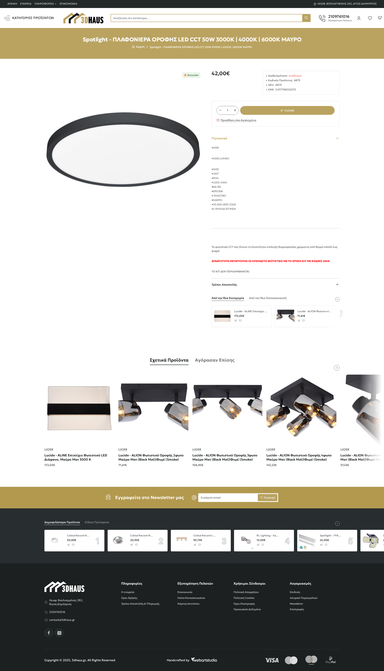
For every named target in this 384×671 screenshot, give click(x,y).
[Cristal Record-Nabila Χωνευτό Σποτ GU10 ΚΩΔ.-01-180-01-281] (118, 541)
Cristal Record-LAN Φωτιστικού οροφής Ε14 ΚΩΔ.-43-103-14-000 (204, 535)
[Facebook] (48, 632)
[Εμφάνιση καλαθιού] (380, 18)
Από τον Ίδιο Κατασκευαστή (268, 298)
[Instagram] (59, 632)
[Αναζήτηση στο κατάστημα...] (306, 18)
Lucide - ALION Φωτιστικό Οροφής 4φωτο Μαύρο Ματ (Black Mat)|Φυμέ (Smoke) (299, 457)
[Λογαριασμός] (360, 18)
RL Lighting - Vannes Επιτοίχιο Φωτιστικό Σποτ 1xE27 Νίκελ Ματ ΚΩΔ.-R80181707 (268, 535)
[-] (220, 110)
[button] (287, 110)
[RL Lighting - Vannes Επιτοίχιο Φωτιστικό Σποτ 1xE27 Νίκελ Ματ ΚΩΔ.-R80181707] (245, 541)
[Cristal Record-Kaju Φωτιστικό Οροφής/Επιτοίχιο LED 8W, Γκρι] (55, 541)
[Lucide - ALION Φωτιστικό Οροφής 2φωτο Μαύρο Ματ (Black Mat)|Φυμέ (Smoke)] (286, 316)
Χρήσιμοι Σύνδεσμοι (250, 583)
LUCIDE (48, 449)
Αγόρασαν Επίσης (214, 360)
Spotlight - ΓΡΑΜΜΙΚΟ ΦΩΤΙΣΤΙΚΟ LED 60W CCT (331, 535)
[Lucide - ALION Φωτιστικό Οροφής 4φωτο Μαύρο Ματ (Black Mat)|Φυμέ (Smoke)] (301, 410)
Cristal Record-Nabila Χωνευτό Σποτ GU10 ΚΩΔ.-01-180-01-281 (141, 535)
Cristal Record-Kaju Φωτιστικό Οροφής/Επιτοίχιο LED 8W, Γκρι (78, 535)
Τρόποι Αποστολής (224, 284)
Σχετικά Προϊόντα (169, 360)
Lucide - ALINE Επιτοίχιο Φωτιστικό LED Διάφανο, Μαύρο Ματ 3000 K (251, 311)
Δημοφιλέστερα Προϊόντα (62, 522)
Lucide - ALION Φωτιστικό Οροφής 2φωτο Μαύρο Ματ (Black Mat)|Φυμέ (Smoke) (314, 311)
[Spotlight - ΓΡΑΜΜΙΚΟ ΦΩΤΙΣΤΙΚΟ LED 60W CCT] (308, 541)
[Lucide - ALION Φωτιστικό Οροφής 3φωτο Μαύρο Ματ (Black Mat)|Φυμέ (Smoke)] (227, 410)
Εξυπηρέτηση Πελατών (195, 583)
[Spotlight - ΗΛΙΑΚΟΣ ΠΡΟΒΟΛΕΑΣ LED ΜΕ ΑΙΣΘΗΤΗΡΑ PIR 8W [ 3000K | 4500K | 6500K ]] (371, 541)
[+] (235, 110)
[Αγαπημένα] (371, 18)
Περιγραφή (219, 138)
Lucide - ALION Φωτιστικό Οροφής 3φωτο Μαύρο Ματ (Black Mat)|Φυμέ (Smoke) (224, 457)
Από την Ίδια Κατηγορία (228, 298)
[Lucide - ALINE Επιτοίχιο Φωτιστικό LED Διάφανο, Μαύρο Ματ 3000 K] (222, 316)
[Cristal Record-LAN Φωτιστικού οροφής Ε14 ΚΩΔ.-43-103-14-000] (182, 541)
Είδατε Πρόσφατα (97, 522)
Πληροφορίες (131, 583)
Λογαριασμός (300, 583)
